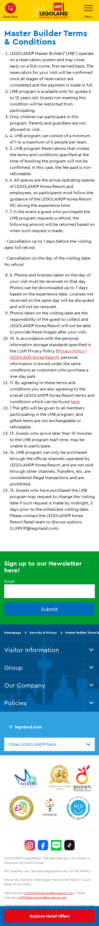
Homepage (12, 632)
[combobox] (49, 744)
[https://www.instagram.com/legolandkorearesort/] (30, 845)
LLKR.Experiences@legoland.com (48, 893)
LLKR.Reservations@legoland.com (42, 897)
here (75, 401)
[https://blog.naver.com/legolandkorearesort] (56, 845)
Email (9, 581)
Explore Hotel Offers (49, 916)
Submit (49, 609)
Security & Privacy (43, 632)
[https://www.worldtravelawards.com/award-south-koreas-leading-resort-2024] (59, 778)
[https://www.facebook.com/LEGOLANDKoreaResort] (43, 845)
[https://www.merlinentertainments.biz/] (27, 778)
